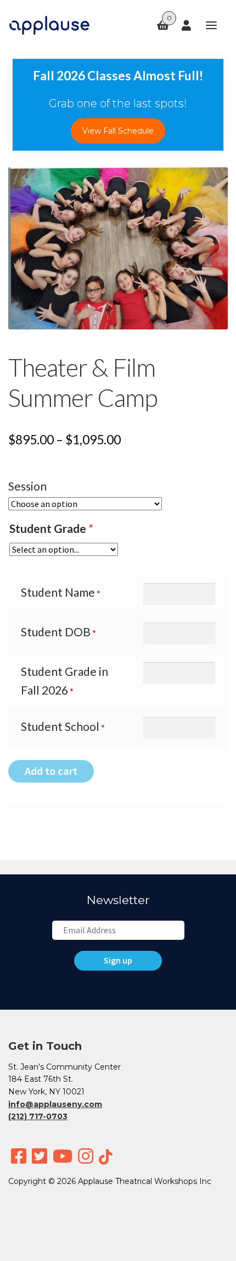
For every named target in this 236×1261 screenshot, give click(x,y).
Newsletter (118, 900)
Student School (60, 726)
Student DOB (56, 631)
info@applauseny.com (55, 1104)
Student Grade (51, 528)
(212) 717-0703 (38, 1116)
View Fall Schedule (118, 131)
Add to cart (51, 771)
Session (27, 486)
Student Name (58, 592)
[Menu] (206, 25)
